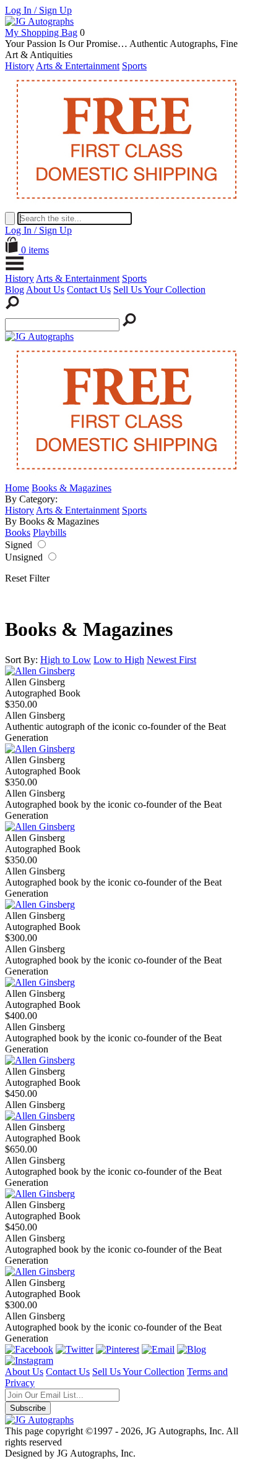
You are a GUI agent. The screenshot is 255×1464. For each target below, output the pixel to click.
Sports (134, 66)
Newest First (171, 659)
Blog (14, 289)
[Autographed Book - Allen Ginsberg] (40, 671)
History (19, 66)
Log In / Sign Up (38, 10)
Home (17, 488)
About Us (45, 289)
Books (17, 532)
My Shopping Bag (41, 32)
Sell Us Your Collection (159, 289)
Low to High (118, 659)
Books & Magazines (71, 488)
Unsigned (24, 557)
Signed (18, 544)
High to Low (65, 659)
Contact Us (89, 289)
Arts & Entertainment (77, 66)
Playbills (49, 532)
